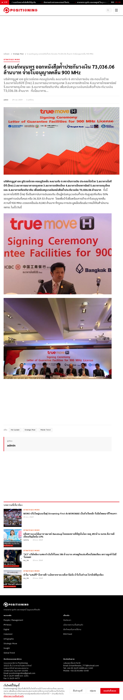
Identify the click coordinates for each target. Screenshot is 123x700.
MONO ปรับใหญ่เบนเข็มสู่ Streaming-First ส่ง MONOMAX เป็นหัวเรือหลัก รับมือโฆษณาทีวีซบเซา (70, 513)
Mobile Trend (45, 430)
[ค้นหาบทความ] (109, 10)
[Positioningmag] (20, 10)
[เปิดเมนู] (116, 10)
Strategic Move (18, 54)
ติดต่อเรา (67, 620)
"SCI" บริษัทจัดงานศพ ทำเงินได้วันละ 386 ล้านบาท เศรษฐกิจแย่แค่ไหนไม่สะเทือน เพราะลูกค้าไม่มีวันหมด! (69, 555)
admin (6, 100)
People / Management (13, 620)
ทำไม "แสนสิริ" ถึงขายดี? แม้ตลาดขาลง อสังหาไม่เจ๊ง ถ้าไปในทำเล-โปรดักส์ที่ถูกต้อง (63, 574)
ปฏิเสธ (93, 690)
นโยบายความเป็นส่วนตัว (73, 624)
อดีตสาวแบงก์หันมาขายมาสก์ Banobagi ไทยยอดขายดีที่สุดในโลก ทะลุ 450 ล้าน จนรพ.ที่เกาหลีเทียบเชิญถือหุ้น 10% (68, 535)
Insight (7, 648)
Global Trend (9, 653)
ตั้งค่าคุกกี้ (77, 690)
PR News (7, 624)
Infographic (9, 639)
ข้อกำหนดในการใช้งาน (72, 629)
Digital (6, 629)
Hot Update (15, 430)
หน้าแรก (6, 54)
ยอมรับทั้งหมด (110, 690)
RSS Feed (67, 634)
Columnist (8, 634)
